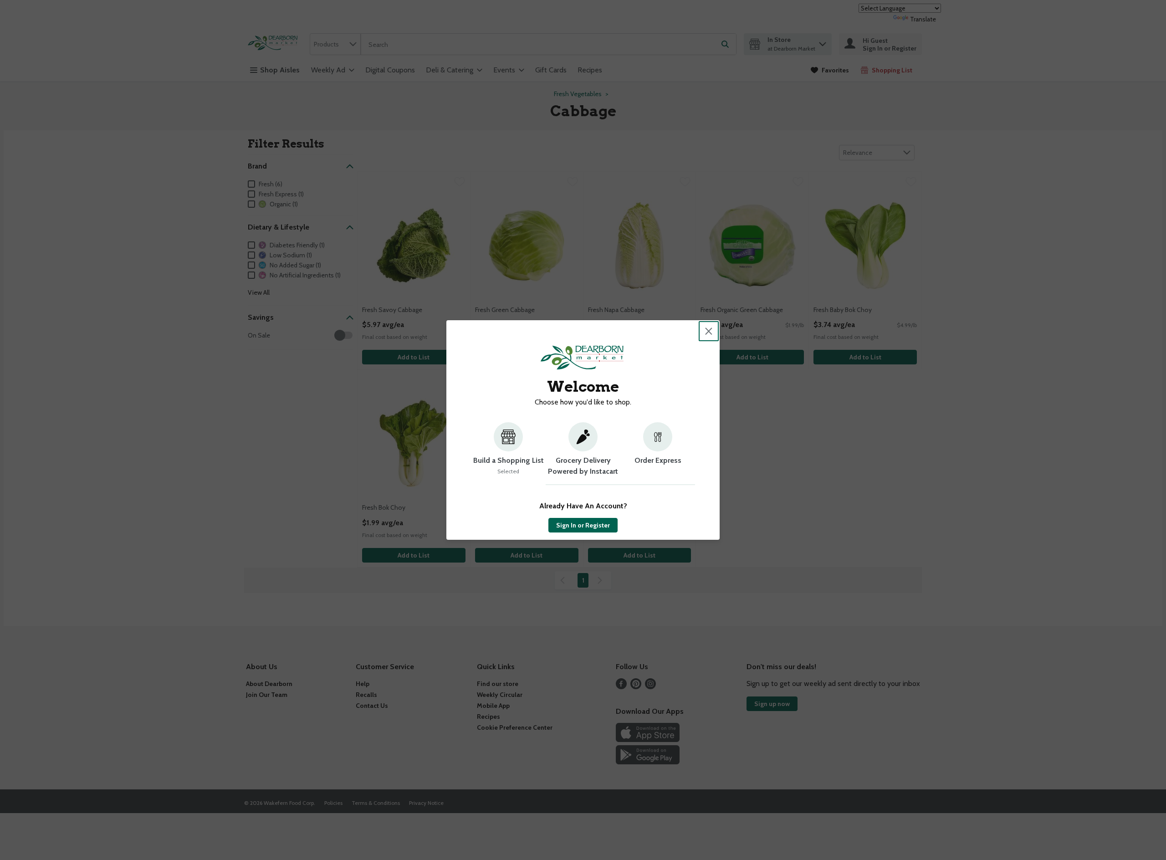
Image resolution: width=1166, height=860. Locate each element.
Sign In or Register (583, 525)
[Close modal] (709, 331)
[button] (508, 453)
